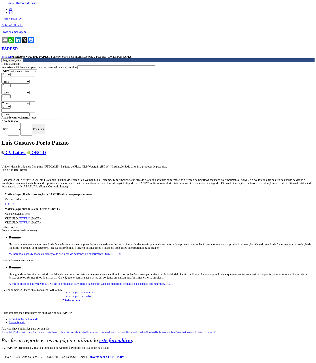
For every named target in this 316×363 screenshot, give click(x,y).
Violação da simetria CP (205, 332)
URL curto (7, 3)
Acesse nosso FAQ (12, 18)
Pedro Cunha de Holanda (23, 319)
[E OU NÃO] (6, 74)
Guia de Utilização (12, 25)
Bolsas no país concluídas (78, 296)
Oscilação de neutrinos (165, 332)
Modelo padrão (139, 332)
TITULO (10, 203)
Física (129, 332)
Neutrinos (150, 332)
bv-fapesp (7, 56)
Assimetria (6, 332)
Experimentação (45, 332)
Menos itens (23, 199)
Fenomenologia (59, 332)
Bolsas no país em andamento (80, 292)
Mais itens (10, 199)
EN (11, 12)
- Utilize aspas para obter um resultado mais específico (39, 67)
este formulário (115, 340)
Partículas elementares (185, 332)
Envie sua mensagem (13, 31)
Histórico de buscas (27, 3)
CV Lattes (15, 152)
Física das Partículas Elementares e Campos (87, 332)
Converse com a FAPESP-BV (105, 356)
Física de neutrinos (117, 332)
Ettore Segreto (17, 322)
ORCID (38, 152)
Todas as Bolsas (73, 300)
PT (10, 9)
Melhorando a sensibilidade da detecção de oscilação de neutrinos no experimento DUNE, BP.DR (65, 253)
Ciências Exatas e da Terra (24, 332)
